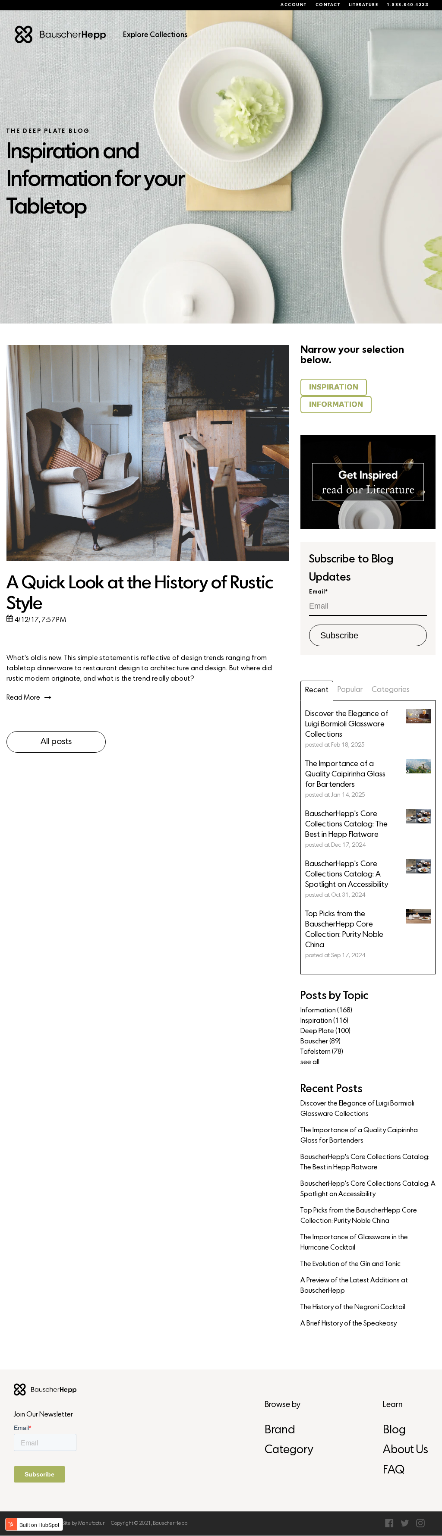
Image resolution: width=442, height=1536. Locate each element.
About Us (405, 1450)
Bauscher (320, 1041)
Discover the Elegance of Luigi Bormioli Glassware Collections (357, 1109)
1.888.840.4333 (407, 5)
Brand (280, 1430)
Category (289, 1450)
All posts (56, 742)
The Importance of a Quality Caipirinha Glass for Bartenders (359, 1135)
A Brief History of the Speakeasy (348, 1323)
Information (326, 1010)
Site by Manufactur (83, 1523)
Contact (328, 5)
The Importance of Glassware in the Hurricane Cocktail (354, 1242)
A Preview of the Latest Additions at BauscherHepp (354, 1285)
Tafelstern (321, 1052)
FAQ (393, 1470)
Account (294, 5)
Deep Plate (325, 1031)
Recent (316, 690)
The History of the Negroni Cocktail (352, 1307)
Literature (363, 5)
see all (309, 1062)
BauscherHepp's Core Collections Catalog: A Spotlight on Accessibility (368, 1189)
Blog (394, 1430)
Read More (23, 697)
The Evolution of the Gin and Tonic (350, 1264)
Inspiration (324, 1021)
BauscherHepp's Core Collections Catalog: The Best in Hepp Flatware (364, 1162)
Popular (350, 690)
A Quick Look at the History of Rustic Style (139, 594)
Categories (391, 690)
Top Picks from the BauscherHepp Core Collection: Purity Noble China (358, 1216)
